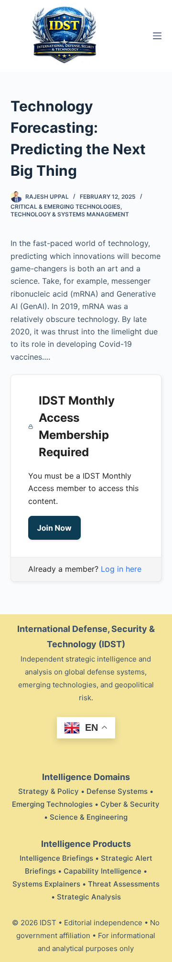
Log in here (121, 569)
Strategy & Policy (48, 791)
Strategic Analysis (89, 896)
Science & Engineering (89, 817)
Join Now (54, 528)
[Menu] (157, 36)
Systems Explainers (46, 883)
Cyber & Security (130, 804)
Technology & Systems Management (70, 214)
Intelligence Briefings (56, 858)
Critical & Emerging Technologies (65, 206)
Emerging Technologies (52, 804)
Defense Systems (117, 791)
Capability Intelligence (102, 871)
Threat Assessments (124, 883)
